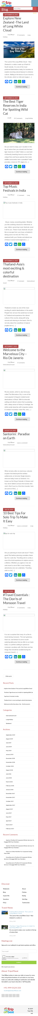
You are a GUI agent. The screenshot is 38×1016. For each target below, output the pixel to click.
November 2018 (10, 762)
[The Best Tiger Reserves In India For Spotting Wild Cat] (19, 133)
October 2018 (10, 766)
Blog (4, 892)
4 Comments (21, 35)
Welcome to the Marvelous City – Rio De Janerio (15, 354)
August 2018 (9, 770)
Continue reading (21, 87)
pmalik (9, 118)
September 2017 (10, 805)
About (24, 889)
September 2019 (10, 735)
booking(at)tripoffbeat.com (12, 990)
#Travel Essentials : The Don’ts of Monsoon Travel (16, 599)
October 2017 (10, 801)
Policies (24, 892)
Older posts (8, 676)
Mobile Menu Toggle (34, 3)
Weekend (8, 723)
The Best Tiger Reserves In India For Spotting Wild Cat (15, 107)
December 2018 (10, 758)
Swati (7, 840)
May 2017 (8, 817)
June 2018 (9, 778)
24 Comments (18, 118)
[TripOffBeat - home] (14, 4)
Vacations (6, 899)
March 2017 (9, 824)
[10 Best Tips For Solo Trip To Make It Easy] (19, 540)
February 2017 (10, 828)
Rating (24, 896)
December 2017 (10, 793)
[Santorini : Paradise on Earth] (19, 458)
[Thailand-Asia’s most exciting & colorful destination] (19, 295)
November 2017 (10, 797)
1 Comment (20, 195)
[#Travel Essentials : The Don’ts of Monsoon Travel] (19, 622)
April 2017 (9, 821)
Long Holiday (29, 118)
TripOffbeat (10, 34)
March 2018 (9, 782)
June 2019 (9, 746)
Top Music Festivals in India (14, 188)
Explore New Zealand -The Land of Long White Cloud (16, 24)
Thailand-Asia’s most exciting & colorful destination (13, 270)
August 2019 (9, 739)
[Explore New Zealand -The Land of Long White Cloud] (19, 49)
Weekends (6, 889)
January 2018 (9, 789)
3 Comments (21, 362)
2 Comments (21, 607)
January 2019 (9, 754)
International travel (8, 364)
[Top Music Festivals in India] (19, 210)
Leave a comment (22, 443)
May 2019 (8, 750)
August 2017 (9, 809)
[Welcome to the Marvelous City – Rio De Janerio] (19, 379)
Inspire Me (6, 896)
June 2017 (9, 813)
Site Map (24, 899)
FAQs (4, 902)
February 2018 (10, 785)
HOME (30, 13)
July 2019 (8, 742)
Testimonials (26, 902)
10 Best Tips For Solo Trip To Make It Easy (15, 517)
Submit (19, 962)
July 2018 (8, 774)
